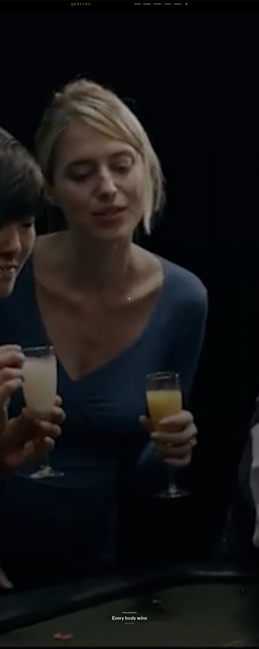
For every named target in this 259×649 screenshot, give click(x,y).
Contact (167, 4)
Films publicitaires (129, 613)
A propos (147, 4)
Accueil (137, 4)
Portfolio (157, 4)
